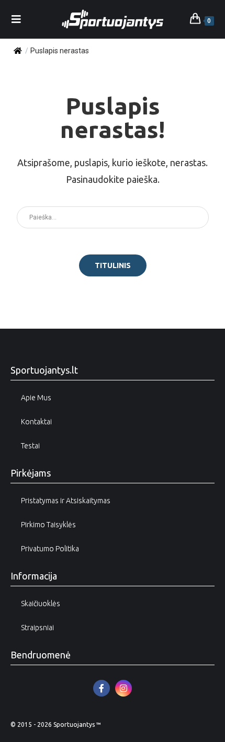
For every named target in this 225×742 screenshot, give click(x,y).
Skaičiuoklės (40, 603)
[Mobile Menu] (16, 19)
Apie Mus (36, 397)
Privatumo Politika (50, 548)
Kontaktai (36, 422)
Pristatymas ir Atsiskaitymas (65, 500)
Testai (30, 446)
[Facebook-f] (101, 688)
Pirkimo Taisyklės (48, 524)
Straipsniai (37, 627)
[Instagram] (123, 688)
